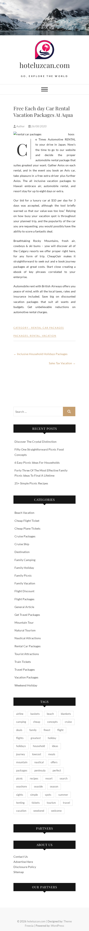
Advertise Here (23, 861)
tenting (20, 802)
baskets (35, 713)
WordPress (57, 925)
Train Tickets (22, 661)
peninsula (40, 770)
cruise (68, 721)
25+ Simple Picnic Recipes (31, 483)
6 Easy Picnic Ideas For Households (37, 462)
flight (60, 730)
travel (66, 802)
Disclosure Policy (24, 867)
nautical (39, 762)
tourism (51, 802)
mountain (21, 762)
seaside (38, 786)
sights (19, 794)
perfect (57, 770)
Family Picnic (23, 575)
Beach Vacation (24, 512)
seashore (21, 786)
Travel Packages (24, 669)
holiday (52, 738)
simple (34, 794)
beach (50, 713)
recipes (34, 778)
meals (51, 754)
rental (35, 335)
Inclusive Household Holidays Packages (40, 354)
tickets (36, 802)
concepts (52, 721)
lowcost (36, 754)
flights (20, 738)
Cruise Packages (24, 536)
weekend (38, 810)
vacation (49, 335)
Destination (22, 552)
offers (54, 762)
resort (49, 778)
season (54, 786)
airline (19, 713)
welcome (56, 810)
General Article (24, 607)
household (39, 746)
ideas (55, 746)
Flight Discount (24, 591)
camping (21, 721)
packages (20, 335)
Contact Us (20, 856)
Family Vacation (24, 583)
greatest (36, 738)
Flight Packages (24, 599)
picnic (19, 778)
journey (20, 754)
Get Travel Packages (27, 614)
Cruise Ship (21, 544)
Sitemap (18, 872)
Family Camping (24, 560)
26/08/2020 (39, 126)
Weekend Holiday (25, 685)
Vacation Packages (26, 677)
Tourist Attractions (26, 654)
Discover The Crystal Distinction (35, 441)
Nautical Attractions (27, 638)
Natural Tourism (25, 630)
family (33, 730)
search (63, 778)
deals (19, 730)
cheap (36, 721)
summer (63, 794)
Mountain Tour (24, 622)
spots (48, 794)
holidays (21, 746)
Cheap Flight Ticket (26, 520)
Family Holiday (24, 567)
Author (20, 126)
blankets (66, 713)
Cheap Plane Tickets (27, 528)
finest (47, 730)
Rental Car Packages (47, 327)
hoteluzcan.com (44, 65)
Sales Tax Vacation (62, 363)
